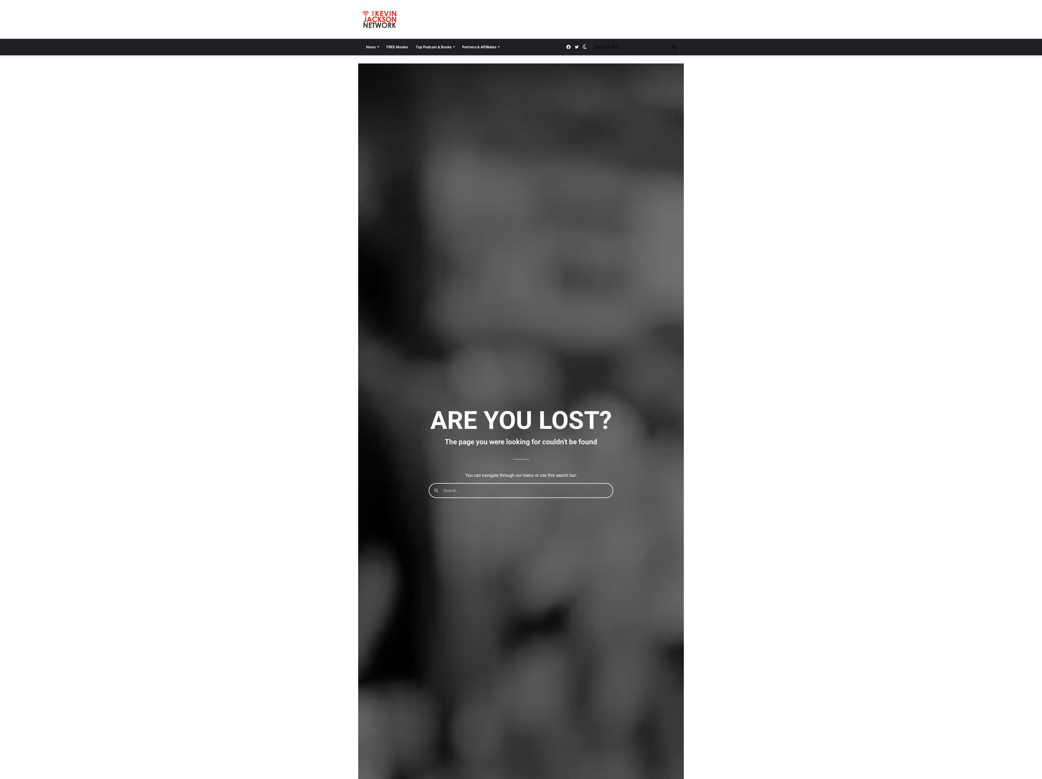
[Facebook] (568, 47)
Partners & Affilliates (479, 47)
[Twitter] (577, 47)
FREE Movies (397, 47)
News (371, 47)
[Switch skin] (585, 47)
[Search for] (674, 47)
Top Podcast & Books (434, 47)
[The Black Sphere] (379, 19)
